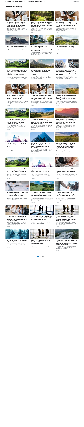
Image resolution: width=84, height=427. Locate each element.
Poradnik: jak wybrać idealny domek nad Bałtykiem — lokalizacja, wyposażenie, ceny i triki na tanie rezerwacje (41, 242)
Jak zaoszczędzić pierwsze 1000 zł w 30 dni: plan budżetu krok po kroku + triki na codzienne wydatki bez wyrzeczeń (17, 194)
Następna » (44, 256)
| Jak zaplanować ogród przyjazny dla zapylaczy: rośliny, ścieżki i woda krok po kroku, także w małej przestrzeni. (65, 48)
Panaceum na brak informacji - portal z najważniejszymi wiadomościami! (25, 1)
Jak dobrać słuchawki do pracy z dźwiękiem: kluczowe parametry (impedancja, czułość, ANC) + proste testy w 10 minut (41, 218)
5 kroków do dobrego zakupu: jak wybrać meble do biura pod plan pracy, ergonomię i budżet (17, 145)
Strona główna (76, 1)
